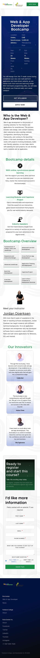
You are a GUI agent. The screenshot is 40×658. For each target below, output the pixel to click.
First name (20, 516)
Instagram (6, 640)
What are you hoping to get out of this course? (20, 546)
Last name (20, 523)
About (5, 613)
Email (20, 531)
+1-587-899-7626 (9, 644)
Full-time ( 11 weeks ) (14, 560)
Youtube (5, 637)
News (4, 603)
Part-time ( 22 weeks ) (28, 560)
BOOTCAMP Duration (20, 557)
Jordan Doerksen (17, 313)
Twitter (5, 630)
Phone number (20, 538)
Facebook (6, 626)
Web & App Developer (10, 599)
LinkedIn (5, 633)
